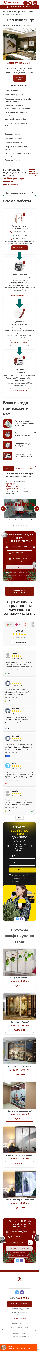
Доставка (20, 469)
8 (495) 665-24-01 (20, 235)
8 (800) (19, 1298)
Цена (8, 469)
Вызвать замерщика (19, 295)
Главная (7, 12)
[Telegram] (17, 919)
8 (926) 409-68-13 (21, 239)
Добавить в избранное (19, 1323)
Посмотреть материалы (19, 591)
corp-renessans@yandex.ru (20, 1309)
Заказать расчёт (19, 78)
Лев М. (14, 763)
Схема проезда (19, 1318)
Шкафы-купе (20, 12)
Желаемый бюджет (21, 559)
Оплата (30, 469)
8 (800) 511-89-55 (21, 232)
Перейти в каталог (19, 390)
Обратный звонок (19, 1304)
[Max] (21, 919)
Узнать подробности (32, 172)
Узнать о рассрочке (19, 343)
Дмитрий (15, 736)
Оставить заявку (20, 248)
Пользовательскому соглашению (18, 575)
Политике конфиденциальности (18, 574)
